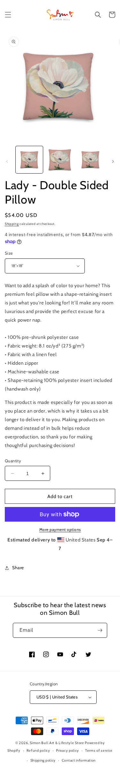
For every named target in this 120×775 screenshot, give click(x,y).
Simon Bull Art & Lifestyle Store (57, 743)
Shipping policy (43, 760)
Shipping (12, 224)
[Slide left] (7, 161)
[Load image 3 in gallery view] (59, 159)
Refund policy (38, 750)
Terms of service (99, 750)
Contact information (79, 760)
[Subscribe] (100, 630)
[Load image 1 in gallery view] (29, 159)
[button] (8, 15)
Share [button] (18, 567)
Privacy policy (67, 750)
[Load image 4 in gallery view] (90, 159)
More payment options (60, 529)
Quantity (13, 460)
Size (9, 253)
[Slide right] (113, 161)
